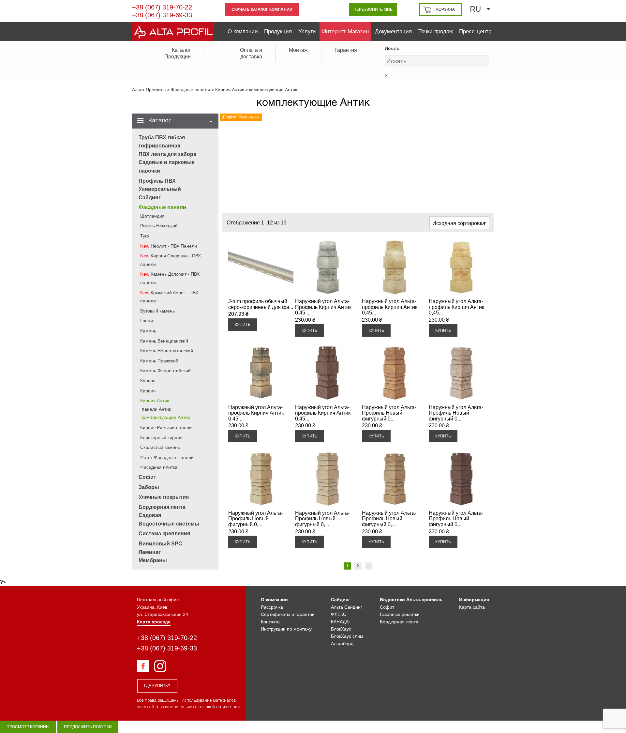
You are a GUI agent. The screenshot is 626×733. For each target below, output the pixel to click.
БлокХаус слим (347, 636)
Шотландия (152, 216)
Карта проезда (154, 621)
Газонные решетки (400, 614)
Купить (242, 324)
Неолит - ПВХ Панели (174, 246)
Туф (144, 235)
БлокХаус (341, 629)
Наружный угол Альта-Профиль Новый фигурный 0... (389, 413)
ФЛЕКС (338, 614)
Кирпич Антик (154, 400)
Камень (148, 330)
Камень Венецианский (164, 341)
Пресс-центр (475, 31)
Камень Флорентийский (165, 370)
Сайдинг (150, 197)
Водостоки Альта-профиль (411, 599)
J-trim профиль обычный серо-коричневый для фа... (260, 304)
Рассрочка (272, 607)
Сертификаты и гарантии (288, 614)
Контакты (270, 621)
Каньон (148, 380)
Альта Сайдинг (346, 607)
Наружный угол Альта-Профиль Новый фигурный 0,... (456, 413)
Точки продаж (435, 31)
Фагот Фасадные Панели (167, 457)
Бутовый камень (157, 310)
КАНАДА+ (341, 621)
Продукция (278, 31)
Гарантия (346, 50)
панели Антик (156, 409)
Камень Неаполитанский (166, 350)
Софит (147, 477)
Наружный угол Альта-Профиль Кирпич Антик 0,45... (323, 306)
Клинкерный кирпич (161, 437)
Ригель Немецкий (159, 225)
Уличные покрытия (164, 497)
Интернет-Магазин (345, 31)
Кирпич (148, 390)
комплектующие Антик (166, 417)
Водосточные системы (169, 524)
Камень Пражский (159, 360)
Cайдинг (340, 599)
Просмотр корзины (28, 727)
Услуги (307, 31)
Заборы (149, 487)
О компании (243, 31)
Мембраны (153, 560)
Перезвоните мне (373, 9)
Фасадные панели (162, 207)
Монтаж (298, 50)
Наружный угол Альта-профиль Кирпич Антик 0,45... (389, 306)
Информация (474, 599)
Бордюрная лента (399, 621)
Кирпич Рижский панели (166, 427)
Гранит (147, 320)
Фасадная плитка (158, 467)
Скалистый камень (160, 447)
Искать (392, 48)
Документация (393, 31)
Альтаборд (342, 643)
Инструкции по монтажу (286, 629)
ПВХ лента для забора (167, 154)
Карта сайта (472, 607)
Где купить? (157, 685)
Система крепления (164, 533)
